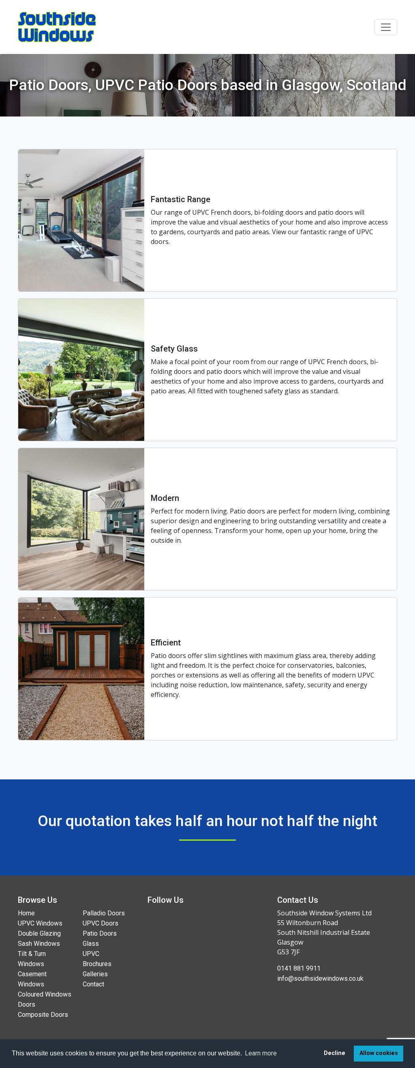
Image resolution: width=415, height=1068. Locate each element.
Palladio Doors (104, 913)
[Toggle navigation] (385, 27)
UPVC (91, 954)
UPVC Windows (40, 923)
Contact (93, 984)
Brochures (97, 964)
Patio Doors (100, 933)
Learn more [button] (261, 1053)
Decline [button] (334, 1053)
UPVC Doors (100, 923)
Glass (91, 943)
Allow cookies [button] (378, 1053)
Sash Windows (39, 943)
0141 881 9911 (299, 968)
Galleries (95, 974)
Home (26, 913)
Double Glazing (39, 933)
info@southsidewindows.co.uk (320, 978)
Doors (26, 1004)
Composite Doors (43, 1014)
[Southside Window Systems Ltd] (57, 27)
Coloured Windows (44, 994)
